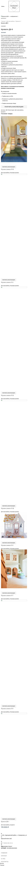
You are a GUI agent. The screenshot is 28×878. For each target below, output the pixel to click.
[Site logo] (14, 6)
